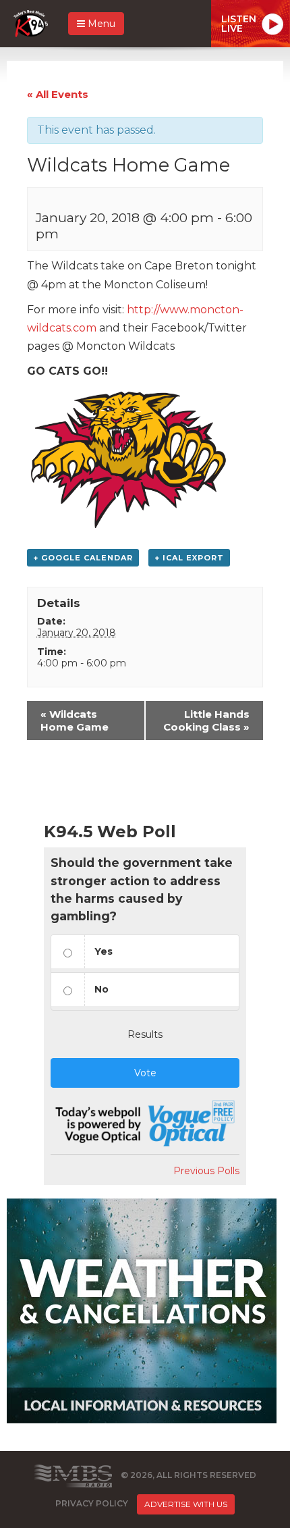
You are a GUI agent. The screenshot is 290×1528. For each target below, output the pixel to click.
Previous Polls (206, 1171)
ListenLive (238, 23)
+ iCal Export (189, 557)
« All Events (57, 94)
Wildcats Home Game (74, 720)
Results (145, 1034)
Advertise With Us (185, 1504)
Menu (100, 24)
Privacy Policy (91, 1503)
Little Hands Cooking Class (206, 720)
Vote (145, 1073)
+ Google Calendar (83, 557)
